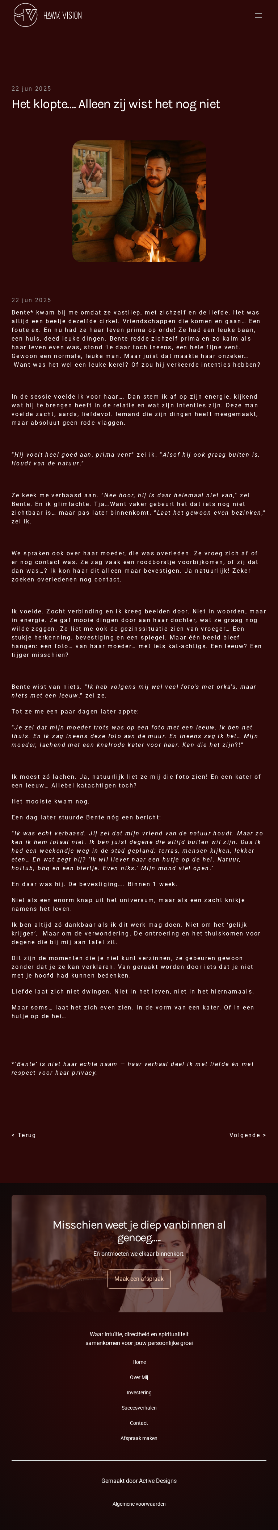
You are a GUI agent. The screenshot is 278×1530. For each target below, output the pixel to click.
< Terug (24, 1135)
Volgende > (247, 1135)
